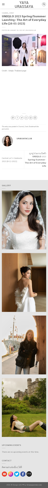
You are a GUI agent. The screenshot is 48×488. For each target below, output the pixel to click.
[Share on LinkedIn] (35, 118)
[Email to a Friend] (26, 118)
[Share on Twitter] (22, 118)
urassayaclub (30, 30)
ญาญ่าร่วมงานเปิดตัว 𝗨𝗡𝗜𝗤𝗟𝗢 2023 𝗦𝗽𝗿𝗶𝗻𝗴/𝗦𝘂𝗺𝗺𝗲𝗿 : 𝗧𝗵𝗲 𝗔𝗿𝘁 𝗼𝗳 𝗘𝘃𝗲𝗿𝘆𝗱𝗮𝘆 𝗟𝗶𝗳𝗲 (35, 159)
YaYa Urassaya (24, 4)
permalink (5, 129)
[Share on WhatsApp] (13, 118)
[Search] (44, 4)
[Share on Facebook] (17, 118)
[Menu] (3, 4)
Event (11, 13)
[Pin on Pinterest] (31, 118)
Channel (5, 13)
